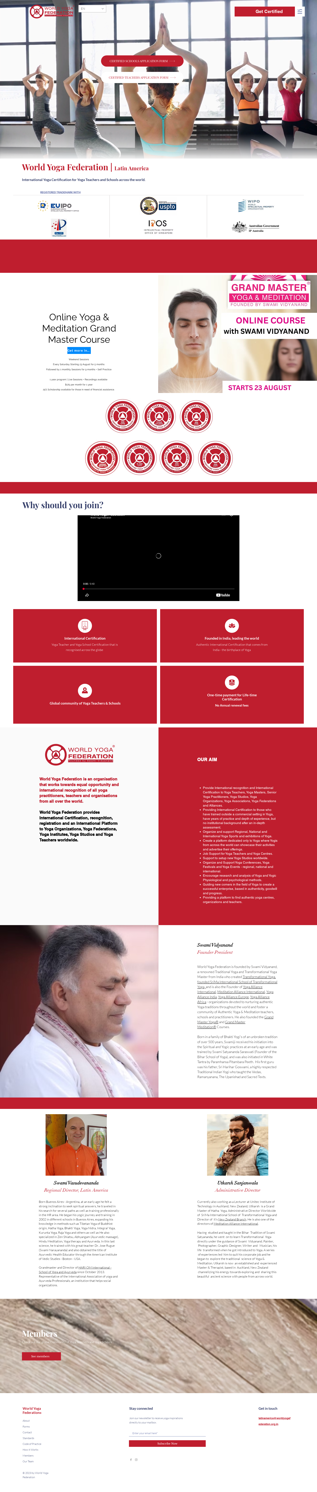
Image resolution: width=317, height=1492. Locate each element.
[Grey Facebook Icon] (131, 1460)
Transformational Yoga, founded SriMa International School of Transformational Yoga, (237, 982)
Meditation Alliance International (241, 992)
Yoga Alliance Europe (233, 997)
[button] (300, 12)
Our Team (28, 1461)
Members (28, 1456)
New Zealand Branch (232, 1220)
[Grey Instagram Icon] (136, 1460)
